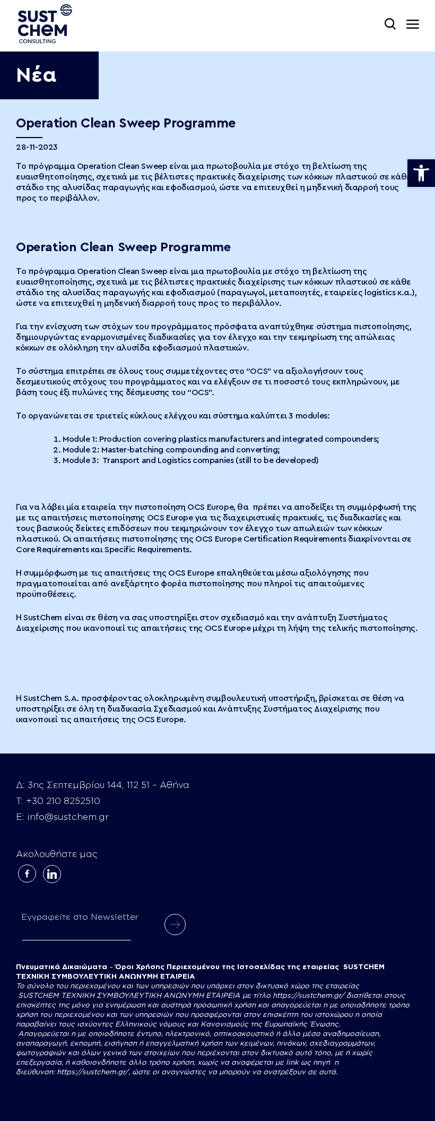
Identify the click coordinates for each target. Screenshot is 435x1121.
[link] (421, 173)
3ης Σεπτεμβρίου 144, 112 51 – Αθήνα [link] (108, 785)
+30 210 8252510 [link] (63, 801)
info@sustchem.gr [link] (68, 817)
